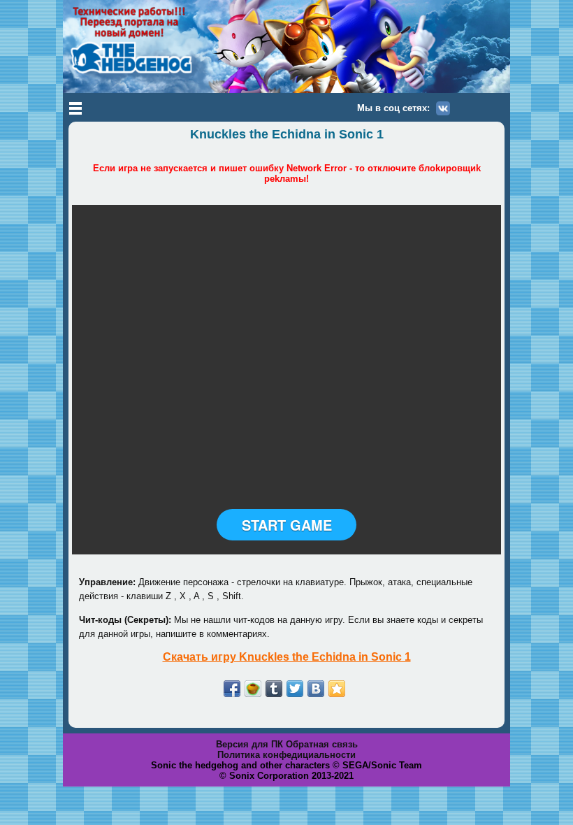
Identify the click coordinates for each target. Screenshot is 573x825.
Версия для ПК (249, 744)
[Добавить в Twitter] (294, 688)
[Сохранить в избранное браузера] (336, 688)
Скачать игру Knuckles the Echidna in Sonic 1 (287, 657)
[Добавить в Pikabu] (253, 688)
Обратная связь (322, 744)
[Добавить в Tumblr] (274, 688)
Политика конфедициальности (286, 754)
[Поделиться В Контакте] (315, 688)
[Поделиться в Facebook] (232, 688)
